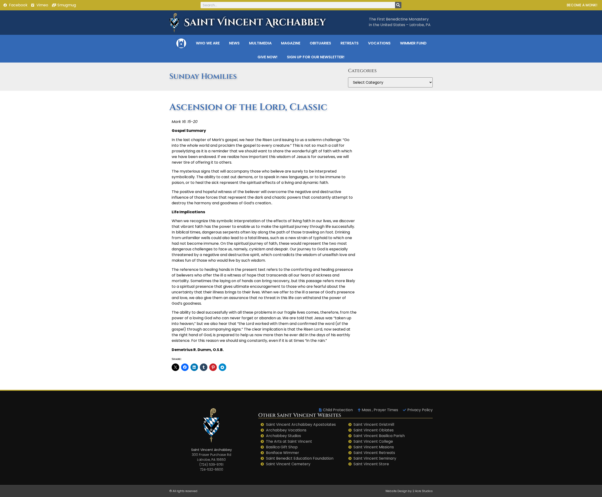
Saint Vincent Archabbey (255, 22)
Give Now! (267, 57)
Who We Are (208, 43)
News (234, 43)
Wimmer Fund (413, 43)
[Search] (398, 5)
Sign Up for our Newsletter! (316, 57)
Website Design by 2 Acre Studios (409, 491)
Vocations (379, 43)
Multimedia (260, 43)
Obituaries (320, 43)
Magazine (290, 43)
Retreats (350, 43)
